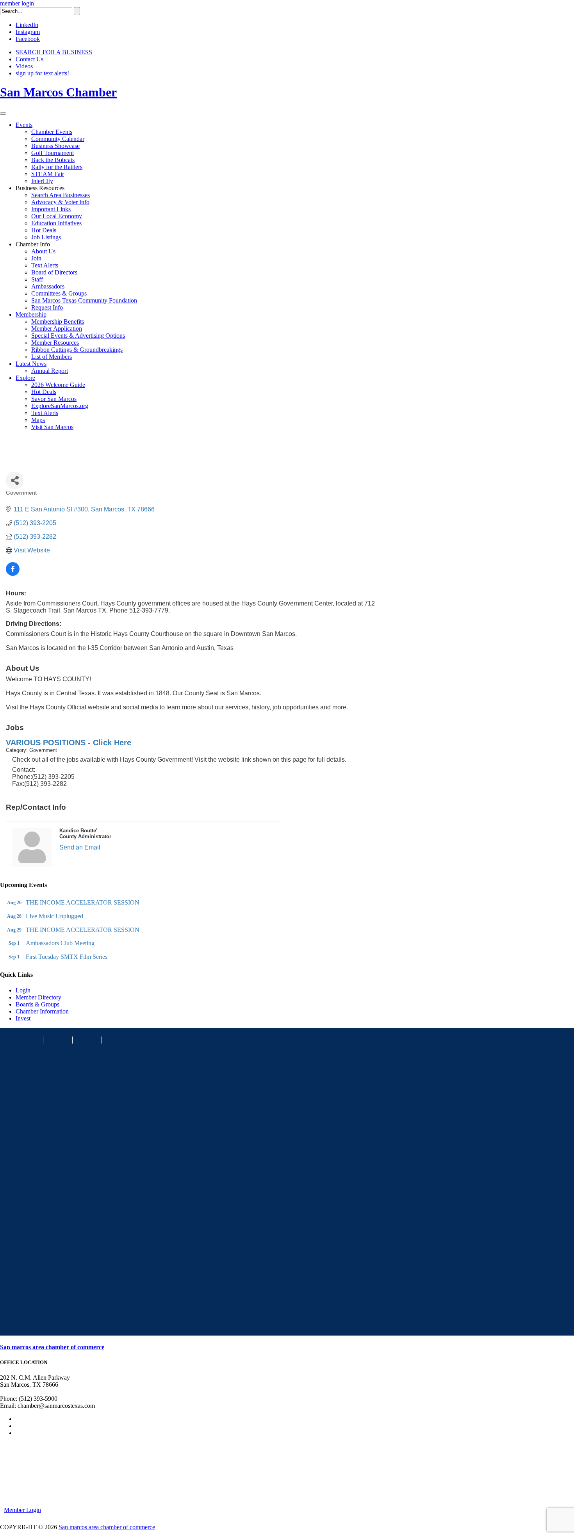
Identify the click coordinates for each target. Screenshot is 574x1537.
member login (17, 3)
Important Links (51, 209)
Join (36, 258)
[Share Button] (14, 480)
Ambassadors (47, 286)
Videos (24, 66)
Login (23, 990)
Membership (31, 314)
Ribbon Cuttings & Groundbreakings (77, 349)
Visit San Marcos (52, 427)
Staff (37, 279)
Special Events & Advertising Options (78, 335)
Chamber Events (51, 131)
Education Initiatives (56, 223)
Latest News (31, 363)
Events (24, 124)
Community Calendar (57, 138)
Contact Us (29, 59)
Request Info (47, 307)
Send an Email (79, 847)
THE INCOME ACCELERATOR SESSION (82, 902)
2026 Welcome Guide (58, 384)
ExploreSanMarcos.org (59, 406)
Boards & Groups (37, 1004)
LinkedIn (27, 24)
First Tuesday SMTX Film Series (66, 956)
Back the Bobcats (53, 160)
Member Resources (55, 342)
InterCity (42, 181)
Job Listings (46, 237)
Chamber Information (42, 1011)
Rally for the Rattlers (56, 167)
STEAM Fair (47, 174)
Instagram (28, 31)
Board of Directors (54, 272)
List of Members (51, 356)
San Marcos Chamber (58, 92)
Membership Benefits (57, 321)
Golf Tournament (52, 153)
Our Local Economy (56, 216)
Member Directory (38, 997)
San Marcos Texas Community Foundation (84, 300)
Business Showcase (55, 145)
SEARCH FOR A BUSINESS (54, 52)
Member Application (56, 328)
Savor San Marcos (54, 398)
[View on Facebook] (13, 573)
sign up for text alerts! (42, 73)
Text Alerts (44, 265)
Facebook (28, 39)
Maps (38, 420)
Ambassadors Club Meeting (60, 943)
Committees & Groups (59, 293)
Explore (25, 377)
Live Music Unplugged (54, 916)
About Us (43, 251)
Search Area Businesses (60, 195)
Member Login (22, 1510)
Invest (23, 1018)
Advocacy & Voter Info (60, 202)
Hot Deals (43, 230)
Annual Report (49, 370)
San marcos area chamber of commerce (52, 1347)
